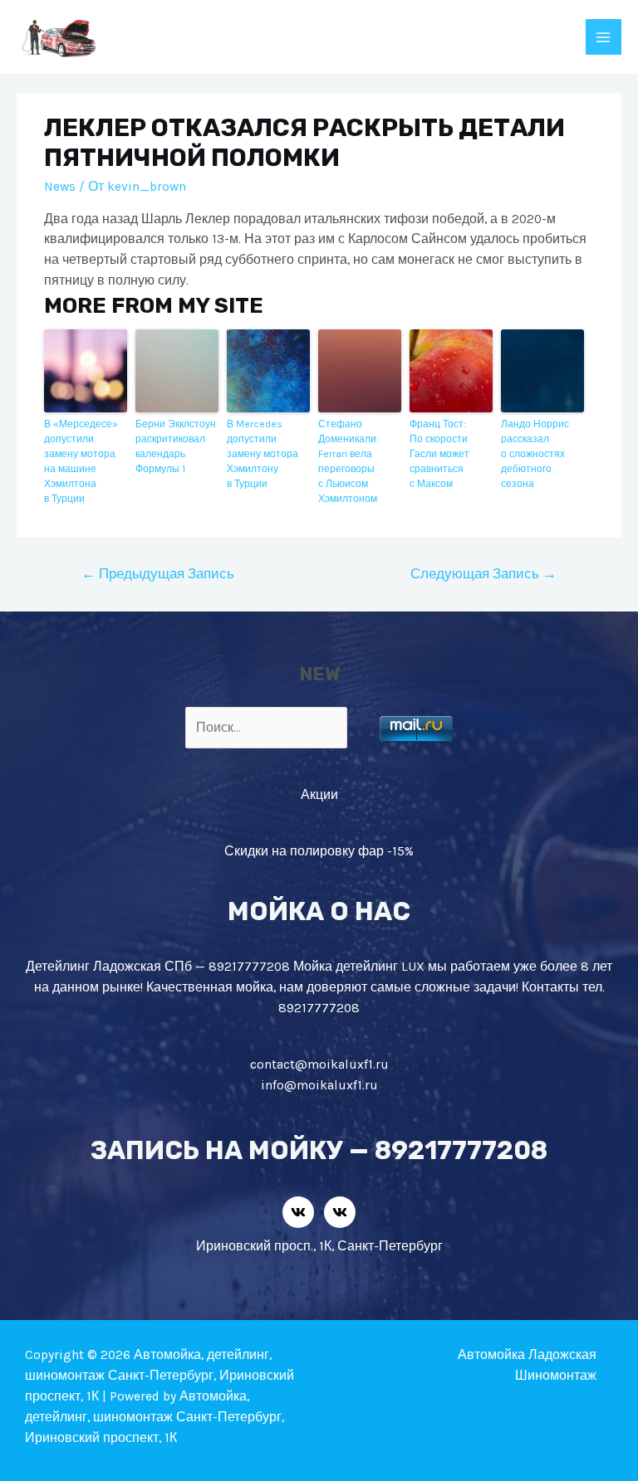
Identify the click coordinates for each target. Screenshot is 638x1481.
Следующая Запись (483, 574)
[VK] (298, 1212)
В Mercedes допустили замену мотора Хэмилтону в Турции (262, 454)
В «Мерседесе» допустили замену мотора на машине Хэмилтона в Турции (81, 461)
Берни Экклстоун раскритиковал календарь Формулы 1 (175, 446)
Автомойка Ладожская (527, 1354)
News (60, 186)
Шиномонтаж (555, 1375)
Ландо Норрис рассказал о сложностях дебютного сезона (535, 454)
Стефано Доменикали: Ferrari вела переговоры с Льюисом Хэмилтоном (348, 461)
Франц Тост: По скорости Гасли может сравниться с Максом (439, 454)
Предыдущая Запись (157, 574)
